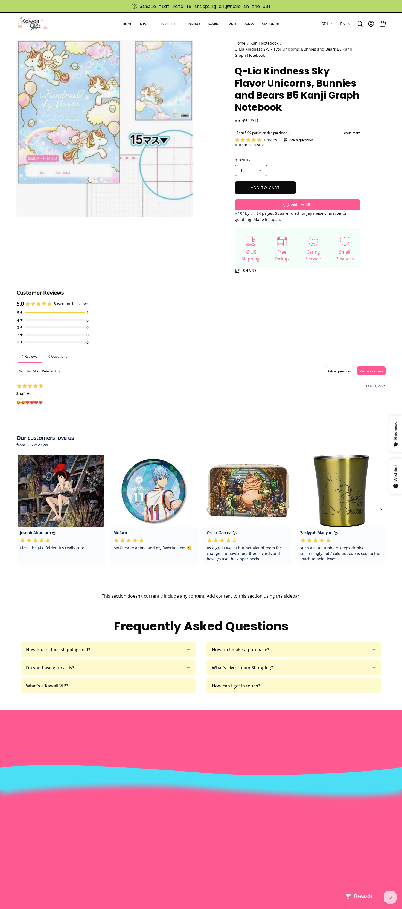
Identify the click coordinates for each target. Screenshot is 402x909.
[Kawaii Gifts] (32, 24)
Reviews (196, 853)
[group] (201, 6)
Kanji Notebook (264, 43)
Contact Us (199, 817)
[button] (144, 24)
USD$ (324, 23)
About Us (121, 808)
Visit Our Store (203, 808)
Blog (192, 844)
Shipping (197, 826)
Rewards (120, 817)
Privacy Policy (125, 853)
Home (240, 43)
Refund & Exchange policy (138, 826)
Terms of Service (129, 844)
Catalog (119, 835)
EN (343, 23)
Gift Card (197, 835)
